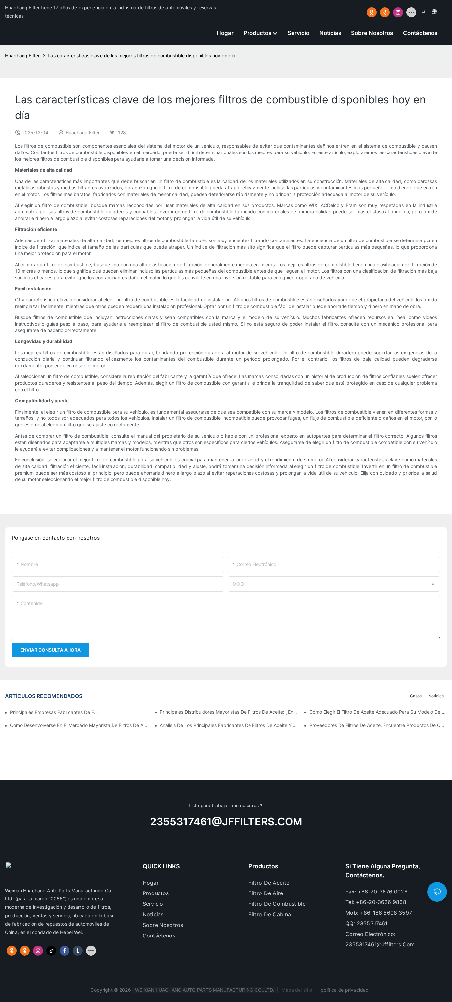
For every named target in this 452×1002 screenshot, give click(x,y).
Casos (416, 695)
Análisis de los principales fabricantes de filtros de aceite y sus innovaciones (228, 725)
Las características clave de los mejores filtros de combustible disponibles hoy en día (141, 55)
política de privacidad (344, 990)
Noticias (436, 695)
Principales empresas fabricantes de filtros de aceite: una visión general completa (54, 712)
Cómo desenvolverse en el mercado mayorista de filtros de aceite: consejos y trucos (79, 725)
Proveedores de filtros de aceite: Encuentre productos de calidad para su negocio (378, 725)
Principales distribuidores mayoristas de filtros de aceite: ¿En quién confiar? (228, 712)
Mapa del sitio (296, 990)
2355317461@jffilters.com (226, 821)
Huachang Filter (22, 55)
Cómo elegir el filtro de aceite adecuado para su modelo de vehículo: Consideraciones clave (378, 712)
